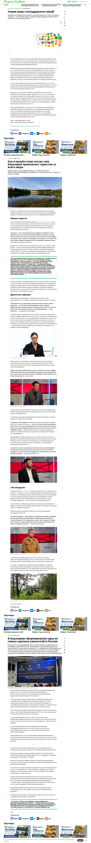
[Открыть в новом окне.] (14, 133)
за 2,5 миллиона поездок (45, 222)
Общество (10, 635)
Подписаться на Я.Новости (74, 1)
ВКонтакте (82, 1)
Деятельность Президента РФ (15, 8)
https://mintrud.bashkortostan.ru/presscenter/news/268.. (25, 126)
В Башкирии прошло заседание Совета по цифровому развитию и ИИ (51, 5)
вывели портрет (25, 491)
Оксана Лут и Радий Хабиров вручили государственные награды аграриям (72, 5)
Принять (80, 840)
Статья (6, 5)
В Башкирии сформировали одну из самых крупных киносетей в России (30, 5)
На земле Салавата (14, 1)
